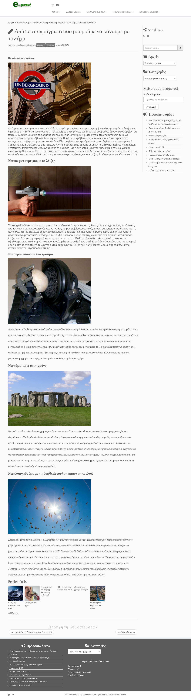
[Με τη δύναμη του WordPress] (95, 694)
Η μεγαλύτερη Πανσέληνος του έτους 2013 (31, 632)
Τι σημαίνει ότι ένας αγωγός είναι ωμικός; (26, 664)
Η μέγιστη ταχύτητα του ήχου (14, 605)
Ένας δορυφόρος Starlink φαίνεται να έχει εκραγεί (29, 657)
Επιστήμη (27, 22)
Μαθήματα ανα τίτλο (122, 11)
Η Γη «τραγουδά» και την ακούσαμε (64, 588)
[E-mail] (58, 5)
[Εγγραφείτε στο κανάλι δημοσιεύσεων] (54, 5)
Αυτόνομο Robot (126, 632)
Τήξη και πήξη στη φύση (160, 151)
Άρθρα (55, 11)
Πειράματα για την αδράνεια (161, 155)
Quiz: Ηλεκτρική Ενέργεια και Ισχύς (164, 158)
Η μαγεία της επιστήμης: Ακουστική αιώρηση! (46, 591)
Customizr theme (119, 694)
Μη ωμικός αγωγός (157, 135)
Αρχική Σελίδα (14, 22)
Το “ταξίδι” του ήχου (31, 604)
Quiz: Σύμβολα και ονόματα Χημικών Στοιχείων (28, 681)
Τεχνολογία (50, 45)
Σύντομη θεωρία (73, 11)
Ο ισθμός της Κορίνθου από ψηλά (96, 605)
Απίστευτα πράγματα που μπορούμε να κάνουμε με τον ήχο (59, 22)
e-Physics (74, 694)
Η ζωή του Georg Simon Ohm (162, 170)
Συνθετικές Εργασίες (149, 11)
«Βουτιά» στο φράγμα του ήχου (81, 588)
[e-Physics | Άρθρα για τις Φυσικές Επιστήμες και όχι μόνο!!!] (22, 4)
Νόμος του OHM (156, 147)
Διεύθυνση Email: (152, 94)
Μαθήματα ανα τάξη (96, 11)
